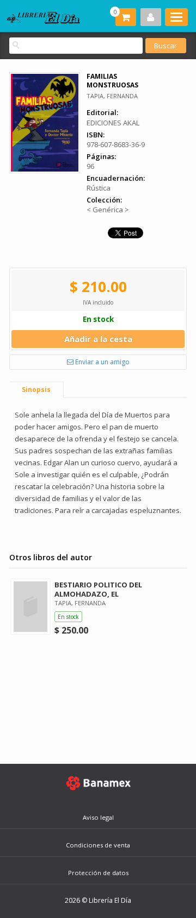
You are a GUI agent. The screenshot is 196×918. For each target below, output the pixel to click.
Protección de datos (98, 873)
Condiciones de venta (98, 845)
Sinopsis (36, 389)
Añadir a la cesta (98, 338)
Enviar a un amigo (102, 361)
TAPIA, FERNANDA (112, 96)
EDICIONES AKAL (113, 123)
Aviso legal (98, 817)
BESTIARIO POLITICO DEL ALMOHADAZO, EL (98, 589)
